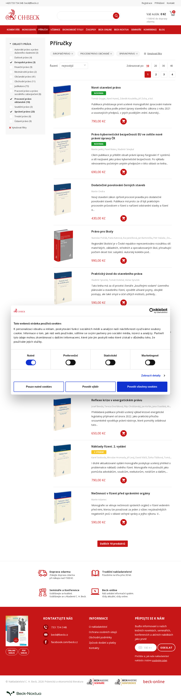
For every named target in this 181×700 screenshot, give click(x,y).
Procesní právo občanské (22, 100)
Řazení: (54, 65)
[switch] (71, 362)
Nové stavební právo (106, 87)
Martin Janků (97, 149)
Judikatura (19, 86)
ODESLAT (166, 647)
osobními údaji (159, 660)
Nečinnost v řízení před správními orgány (120, 493)
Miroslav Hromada (116, 457)
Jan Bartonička (145, 237)
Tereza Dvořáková (113, 406)
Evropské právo (23, 62)
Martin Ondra (98, 191)
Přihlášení (159, 3)
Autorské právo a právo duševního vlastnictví (26, 51)
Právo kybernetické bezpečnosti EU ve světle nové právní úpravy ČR (126, 136)
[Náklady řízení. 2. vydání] (70, 460)
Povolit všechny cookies (142, 386)
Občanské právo (22, 76)
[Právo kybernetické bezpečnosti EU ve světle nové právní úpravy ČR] (70, 148)
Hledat (116, 16)
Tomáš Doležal (116, 279)
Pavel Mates (110, 149)
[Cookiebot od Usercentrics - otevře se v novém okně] (151, 310)
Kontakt (170, 3)
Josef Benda (97, 406)
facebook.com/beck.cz (64, 642)
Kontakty (94, 648)
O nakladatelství (98, 626)
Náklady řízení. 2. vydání (108, 446)
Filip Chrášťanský (132, 406)
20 (155, 65)
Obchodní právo (22, 81)
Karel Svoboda (98, 457)
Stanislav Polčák (99, 237)
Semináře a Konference (64, 590)
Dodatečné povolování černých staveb (118, 185)
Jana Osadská (159, 406)
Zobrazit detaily (151, 375)
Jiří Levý (130, 457)
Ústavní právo (21, 121)
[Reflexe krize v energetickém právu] (70, 414)
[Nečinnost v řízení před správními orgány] (70, 507)
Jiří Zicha (142, 98)
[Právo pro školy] (70, 245)
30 (163, 65)
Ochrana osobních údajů (103, 632)
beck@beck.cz (59, 634)
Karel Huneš (113, 98)
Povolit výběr (90, 386)
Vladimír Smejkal (126, 149)
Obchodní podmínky (100, 637)
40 (171, 65)
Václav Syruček (132, 279)
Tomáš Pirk (169, 457)
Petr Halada (159, 237)
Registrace (147, 3)
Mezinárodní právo (24, 71)
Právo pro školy (102, 231)
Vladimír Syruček (99, 279)
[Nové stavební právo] (70, 101)
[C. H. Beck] (27, 14)
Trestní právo (21, 116)
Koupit (123, 121)
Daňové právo (21, 57)
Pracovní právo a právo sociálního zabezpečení (26, 92)
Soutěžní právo (22, 106)
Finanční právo (21, 67)
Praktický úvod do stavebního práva (116, 274)
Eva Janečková (130, 237)
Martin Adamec (99, 499)
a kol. (150, 98)
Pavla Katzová (115, 237)
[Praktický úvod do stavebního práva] (70, 288)
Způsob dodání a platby (102, 642)
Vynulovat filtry (19, 127)
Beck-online (109, 590)
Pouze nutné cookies (39, 386)
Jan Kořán (146, 406)
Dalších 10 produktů (112, 543)
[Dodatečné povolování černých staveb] (70, 199)
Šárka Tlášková (155, 457)
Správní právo (22, 111)
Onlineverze (11, 651)
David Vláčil (141, 457)
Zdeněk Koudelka (128, 98)
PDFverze (24, 651)
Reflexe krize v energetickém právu (116, 400)
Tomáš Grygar (98, 98)
